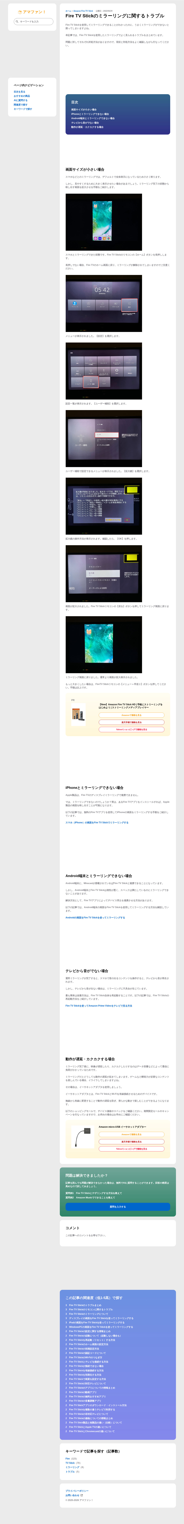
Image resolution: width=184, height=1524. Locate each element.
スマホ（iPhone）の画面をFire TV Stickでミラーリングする (97, 822)
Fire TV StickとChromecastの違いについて (92, 1431)
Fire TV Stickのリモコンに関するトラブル (91, 1309)
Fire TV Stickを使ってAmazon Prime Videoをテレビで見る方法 (99, 1006)
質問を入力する (118, 1207)
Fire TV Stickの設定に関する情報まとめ (90, 1331)
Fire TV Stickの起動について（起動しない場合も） (95, 1335)
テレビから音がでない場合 (85, 123)
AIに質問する (21, 100)
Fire (68, 1458)
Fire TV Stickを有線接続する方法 (86, 1370)
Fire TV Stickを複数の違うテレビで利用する (92, 1409)
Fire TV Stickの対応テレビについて (87, 1383)
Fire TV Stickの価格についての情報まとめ (91, 1418)
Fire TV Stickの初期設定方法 (84, 1349)
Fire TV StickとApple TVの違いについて (90, 1427)
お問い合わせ (72, 1495)
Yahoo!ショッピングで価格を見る (131, 729)
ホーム (68, 11)
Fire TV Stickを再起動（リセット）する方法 (92, 1340)
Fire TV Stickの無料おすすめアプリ (87, 1396)
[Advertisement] (118, 1517)
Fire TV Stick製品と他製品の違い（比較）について (95, 1422)
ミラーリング (72, 1467)
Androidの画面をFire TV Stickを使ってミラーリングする (95, 917)
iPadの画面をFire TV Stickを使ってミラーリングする (97, 1322)
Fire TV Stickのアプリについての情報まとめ (92, 1388)
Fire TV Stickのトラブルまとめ (85, 1305)
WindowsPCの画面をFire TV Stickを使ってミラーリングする (101, 1327)
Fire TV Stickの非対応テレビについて (88, 1414)
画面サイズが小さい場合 (84, 109)
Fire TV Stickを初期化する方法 (85, 1375)
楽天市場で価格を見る (132, 722)
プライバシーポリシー (77, 1491)
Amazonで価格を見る (132, 715)
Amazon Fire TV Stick (83, 11)
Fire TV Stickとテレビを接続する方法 (88, 1362)
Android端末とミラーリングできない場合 (93, 118)
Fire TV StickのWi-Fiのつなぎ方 (85, 1357)
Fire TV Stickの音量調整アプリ (85, 1401)
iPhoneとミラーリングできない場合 (90, 114)
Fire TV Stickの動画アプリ (83, 1392)
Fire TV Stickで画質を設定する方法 (87, 1379)
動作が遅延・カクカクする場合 (87, 127)
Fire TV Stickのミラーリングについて (88, 1314)
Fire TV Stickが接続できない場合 (86, 1366)
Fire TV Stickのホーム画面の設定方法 (88, 1344)
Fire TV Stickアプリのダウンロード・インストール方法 (98, 1405)
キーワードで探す (23, 109)
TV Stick (70, 1463)
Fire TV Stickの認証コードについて (87, 1353)
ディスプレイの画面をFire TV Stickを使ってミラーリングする (101, 1318)
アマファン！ (34, 12)
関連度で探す (21, 104)
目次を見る (19, 91)
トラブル (70, 1471)
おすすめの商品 (22, 96)
